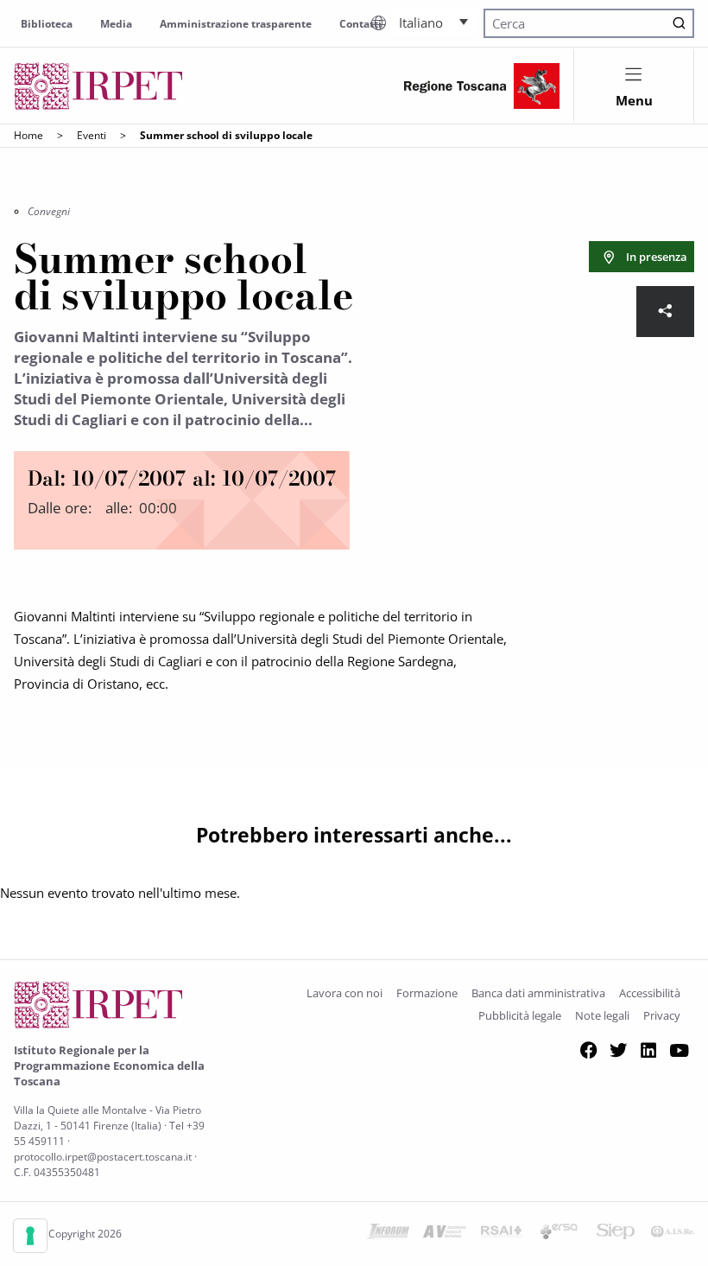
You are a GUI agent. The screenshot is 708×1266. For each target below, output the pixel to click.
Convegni (49, 211)
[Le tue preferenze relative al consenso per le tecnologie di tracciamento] (30, 1235)
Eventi (91, 135)
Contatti (360, 23)
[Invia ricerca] (679, 23)
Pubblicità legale (519, 1015)
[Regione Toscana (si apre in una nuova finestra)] (481, 86)
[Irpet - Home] (98, 86)
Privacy (661, 1015)
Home (28, 135)
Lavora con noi (344, 993)
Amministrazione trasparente (236, 23)
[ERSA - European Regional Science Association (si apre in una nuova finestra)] (558, 1234)
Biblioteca (47, 23)
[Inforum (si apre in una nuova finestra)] (387, 1234)
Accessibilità (649, 993)
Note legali (602, 1015)
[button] (433, 22)
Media (116, 23)
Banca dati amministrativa (538, 993)
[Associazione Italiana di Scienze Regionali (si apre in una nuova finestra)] (672, 1234)
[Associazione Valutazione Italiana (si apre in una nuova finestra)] (444, 1234)
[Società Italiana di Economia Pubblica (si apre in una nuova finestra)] (615, 1234)
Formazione (427, 993)
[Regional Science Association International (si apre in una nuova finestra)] (501, 1234)
